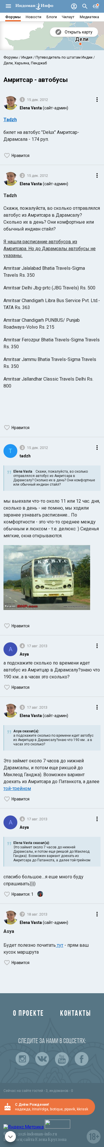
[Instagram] (22, 1059)
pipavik (69, 1109)
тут (59, 945)
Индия (27, 57)
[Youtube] (62, 1059)
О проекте (28, 1014)
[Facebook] (81, 1059)
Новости (33, 17)
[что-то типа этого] (46, 578)
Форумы (13, 17)
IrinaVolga (40, 1109)
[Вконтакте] (42, 1059)
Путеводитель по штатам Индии (64, 57)
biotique (56, 1109)
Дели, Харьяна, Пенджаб (25, 63)
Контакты (75, 1014)
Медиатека (89, 17)
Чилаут (68, 17)
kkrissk (82, 1109)
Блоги (52, 17)
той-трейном (17, 788)
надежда (22, 1109)
